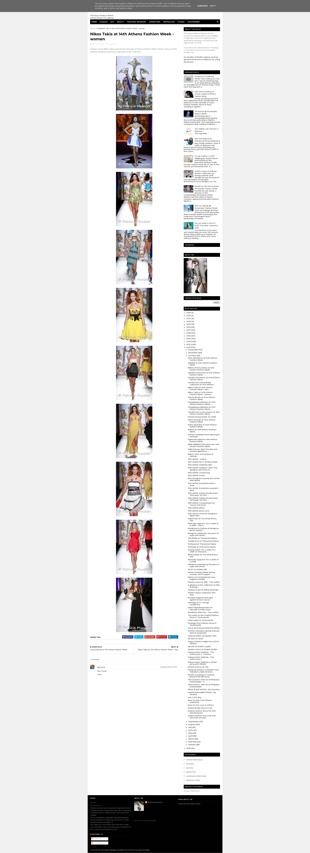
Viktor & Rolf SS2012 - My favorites (204, 689)
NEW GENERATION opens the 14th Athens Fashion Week (203, 445)
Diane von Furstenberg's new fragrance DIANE (201, 578)
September (193, 721)
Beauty (120, 22)
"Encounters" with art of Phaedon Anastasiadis (203, 686)
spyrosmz (101, 667)
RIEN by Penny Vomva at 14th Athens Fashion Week (201, 369)
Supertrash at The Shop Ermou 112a (202, 520)
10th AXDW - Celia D (197, 459)
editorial (190, 764)
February (192, 742)
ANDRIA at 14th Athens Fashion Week (202, 364)
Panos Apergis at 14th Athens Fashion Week (201, 421)
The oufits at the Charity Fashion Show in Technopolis (203, 616)
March (191, 739)
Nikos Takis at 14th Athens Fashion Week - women (200, 393)
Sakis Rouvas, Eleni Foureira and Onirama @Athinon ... (202, 450)
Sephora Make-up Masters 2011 (202, 636)
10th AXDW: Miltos (196, 508)
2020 (188, 321)
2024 (189, 318)
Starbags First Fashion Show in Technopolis (202, 624)
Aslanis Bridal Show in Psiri (200, 708)
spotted (189, 768)
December (193, 350)
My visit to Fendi (195, 639)
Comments (98, 843)
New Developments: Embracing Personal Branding (207, 140)
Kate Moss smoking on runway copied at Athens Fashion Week (205, 94)
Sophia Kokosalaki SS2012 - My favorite (202, 693)
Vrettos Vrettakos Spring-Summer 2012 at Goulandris (204, 632)
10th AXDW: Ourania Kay (199, 473)
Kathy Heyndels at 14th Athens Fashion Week (202, 426)
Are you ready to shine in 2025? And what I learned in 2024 (206, 225)
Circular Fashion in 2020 (205, 156)
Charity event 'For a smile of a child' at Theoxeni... (201, 551)
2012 (188, 344)
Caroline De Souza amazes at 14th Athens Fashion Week (204, 413)
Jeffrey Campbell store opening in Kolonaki (204, 436)
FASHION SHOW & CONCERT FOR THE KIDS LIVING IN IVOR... (203, 671)
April (190, 736)
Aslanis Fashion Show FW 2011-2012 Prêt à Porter (202, 717)
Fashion (103, 22)
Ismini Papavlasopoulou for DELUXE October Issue (200, 608)
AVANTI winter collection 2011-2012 (202, 594)
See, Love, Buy (194, 697)
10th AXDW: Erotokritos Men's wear (201, 484)
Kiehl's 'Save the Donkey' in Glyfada (200, 455)
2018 (188, 327)
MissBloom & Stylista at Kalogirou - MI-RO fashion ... (204, 529)
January (192, 744)
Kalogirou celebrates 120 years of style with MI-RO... (203, 534)
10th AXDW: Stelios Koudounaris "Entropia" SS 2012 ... (203, 494)
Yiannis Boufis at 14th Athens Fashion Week (201, 398)
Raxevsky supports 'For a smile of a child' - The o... (203, 524)
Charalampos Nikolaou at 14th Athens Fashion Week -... (201, 403)
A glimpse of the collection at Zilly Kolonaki (204, 586)
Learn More (202, 6)
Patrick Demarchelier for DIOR (202, 417)
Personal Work (193, 780)
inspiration (191, 772)
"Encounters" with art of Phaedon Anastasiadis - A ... (203, 681)
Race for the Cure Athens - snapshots (200, 701)
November (193, 353)
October (192, 355)
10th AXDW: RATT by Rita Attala (202, 462)
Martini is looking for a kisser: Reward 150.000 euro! (201, 676)
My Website (95, 805)
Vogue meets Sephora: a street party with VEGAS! (202, 663)
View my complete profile (145, 820)
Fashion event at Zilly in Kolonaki (203, 590)
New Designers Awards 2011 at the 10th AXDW (204, 479)
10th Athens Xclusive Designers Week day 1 (202, 515)
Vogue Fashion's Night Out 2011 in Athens (203, 642)
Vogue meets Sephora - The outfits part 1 (201, 658)
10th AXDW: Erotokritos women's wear (203, 489)
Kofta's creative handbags (206, 171)
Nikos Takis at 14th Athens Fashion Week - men (200, 388)
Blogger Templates (117, 850)
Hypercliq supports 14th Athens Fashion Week (202, 440)
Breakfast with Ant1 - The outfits (203, 612)
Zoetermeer (194, 22)
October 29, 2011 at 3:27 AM (168, 667)
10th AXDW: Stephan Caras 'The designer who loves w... (202, 469)
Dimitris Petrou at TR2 (198, 667)
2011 (188, 347)
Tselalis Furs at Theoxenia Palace (203, 541)
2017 (188, 330)
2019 (188, 324)
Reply (100, 674)
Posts (95, 839)
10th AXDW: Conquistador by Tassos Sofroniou (201, 504)
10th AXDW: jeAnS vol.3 (198, 511)
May (190, 733)
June (190, 730)
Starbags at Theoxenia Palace (202, 547)
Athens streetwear (194, 760)
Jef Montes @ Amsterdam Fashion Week (206, 112)
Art (112, 22)
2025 (188, 316)
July (190, 727)
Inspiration (168, 22)
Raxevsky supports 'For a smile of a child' (203, 561)
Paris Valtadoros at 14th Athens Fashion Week (202, 359)
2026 (188, 313)
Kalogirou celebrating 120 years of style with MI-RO (203, 565)
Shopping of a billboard (204, 76)
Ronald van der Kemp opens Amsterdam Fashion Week (207, 187)
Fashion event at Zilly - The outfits (204, 582)
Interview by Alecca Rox (189, 804)
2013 (188, 341)
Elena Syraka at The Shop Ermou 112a (203, 556)
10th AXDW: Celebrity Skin (200, 465)
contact (187, 52)
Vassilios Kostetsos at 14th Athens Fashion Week (204, 379)
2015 (188, 336)
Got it (213, 6)
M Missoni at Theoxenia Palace (202, 544)
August (192, 724)
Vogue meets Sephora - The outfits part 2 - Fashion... (201, 653)
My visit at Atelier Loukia (199, 646)
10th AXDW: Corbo (196, 475)
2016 (188, 333)
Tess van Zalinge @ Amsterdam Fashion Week (206, 207)
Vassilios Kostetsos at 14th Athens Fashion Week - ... (204, 374)
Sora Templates (103, 850)
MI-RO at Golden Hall (197, 569)
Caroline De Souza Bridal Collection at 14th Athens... (201, 383)
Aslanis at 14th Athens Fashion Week (202, 431)
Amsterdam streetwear (196, 776)
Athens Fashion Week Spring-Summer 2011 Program (201, 573)
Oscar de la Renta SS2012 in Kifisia (203, 628)
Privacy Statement (192, 791)
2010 (188, 748)
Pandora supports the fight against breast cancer (200, 599)
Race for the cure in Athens (201, 705)
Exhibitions (154, 22)
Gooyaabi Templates (142, 850)
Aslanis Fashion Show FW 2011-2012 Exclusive (202, 712)
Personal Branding (136, 22)
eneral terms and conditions (198, 59)
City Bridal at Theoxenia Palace (202, 538)
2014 (188, 339)
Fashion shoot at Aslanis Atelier (202, 649)
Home (94, 22)
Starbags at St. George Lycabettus (198, 604)
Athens (181, 22)
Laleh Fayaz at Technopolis (200, 620)
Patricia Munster (155, 802)
